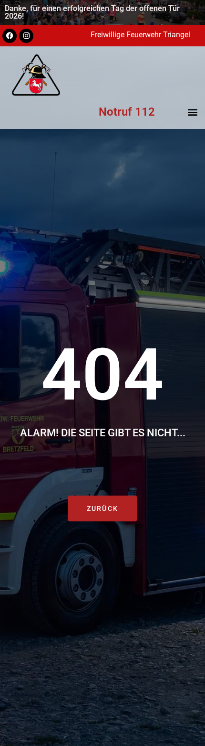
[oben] (187, 705)
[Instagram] (26, 36)
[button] (192, 111)
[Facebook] (9, 36)
